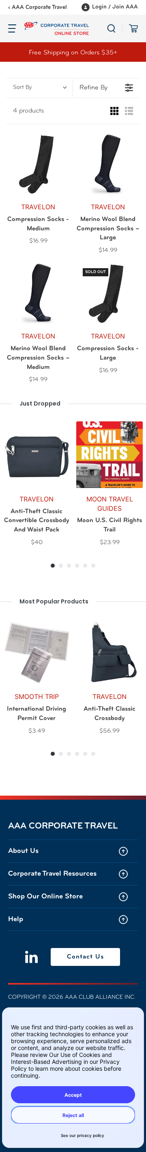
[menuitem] (73, 851)
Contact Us (85, 957)
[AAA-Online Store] (65, 28)
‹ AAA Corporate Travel (37, 7)
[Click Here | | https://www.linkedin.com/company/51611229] (31, 957)
